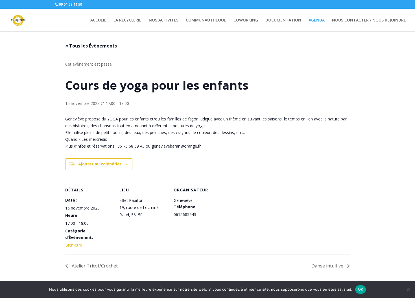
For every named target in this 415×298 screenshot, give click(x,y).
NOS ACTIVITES (163, 20)
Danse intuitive (327, 266)
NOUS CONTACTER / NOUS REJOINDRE (369, 20)
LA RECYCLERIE (127, 20)
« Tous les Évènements (91, 46)
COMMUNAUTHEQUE (206, 20)
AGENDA (317, 20)
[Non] (408, 289)
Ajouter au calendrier (99, 164)
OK (360, 289)
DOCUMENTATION (283, 20)
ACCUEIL (98, 20)
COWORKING (245, 20)
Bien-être (73, 245)
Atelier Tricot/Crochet (94, 266)
